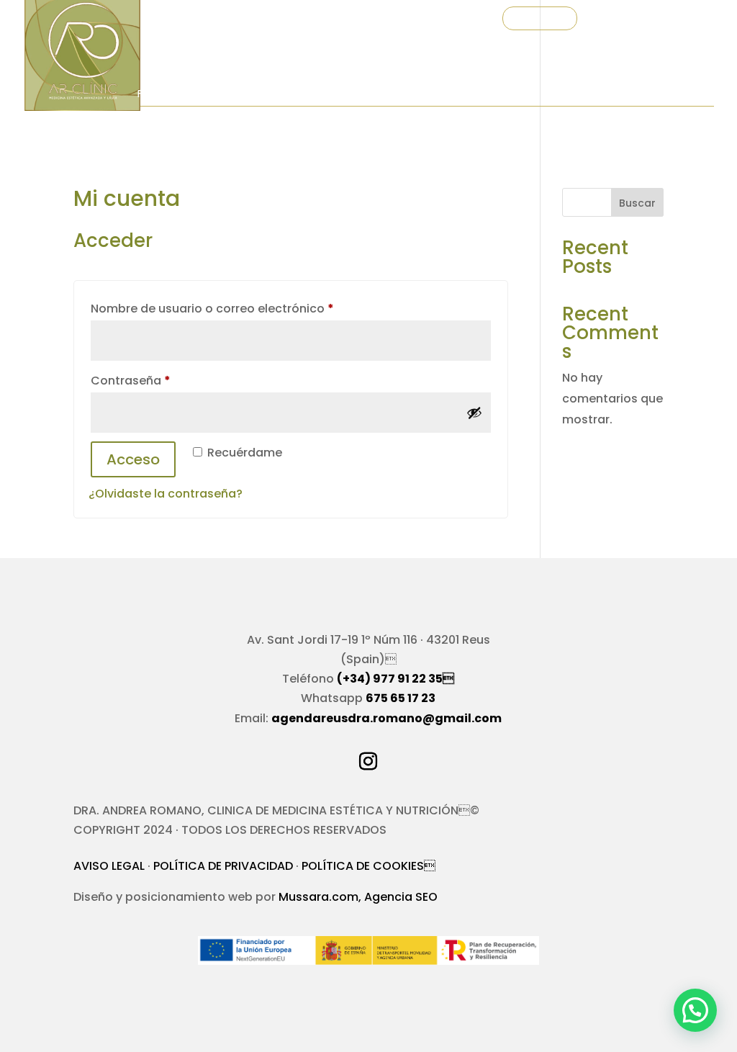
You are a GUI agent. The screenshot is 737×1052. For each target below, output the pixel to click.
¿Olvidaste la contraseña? (166, 493)
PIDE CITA (539, 19)
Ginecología (173, 163)
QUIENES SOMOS (343, 19)
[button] (695, 1010)
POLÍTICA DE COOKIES (368, 866)
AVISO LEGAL (109, 866)
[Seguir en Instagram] (368, 762)
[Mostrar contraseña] (474, 413)
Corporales (251, 95)
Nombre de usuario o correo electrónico (245, 308)
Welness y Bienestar (608, 95)
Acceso (133, 459)
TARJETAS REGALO (250, 19)
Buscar (637, 203)
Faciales (160, 95)
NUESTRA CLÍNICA (434, 19)
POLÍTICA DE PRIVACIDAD (223, 866)
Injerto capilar (361, 95)
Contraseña (164, 380)
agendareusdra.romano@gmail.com (386, 718)
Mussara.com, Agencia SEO (358, 897)
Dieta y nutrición (472, 95)
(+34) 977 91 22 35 (395, 678)
